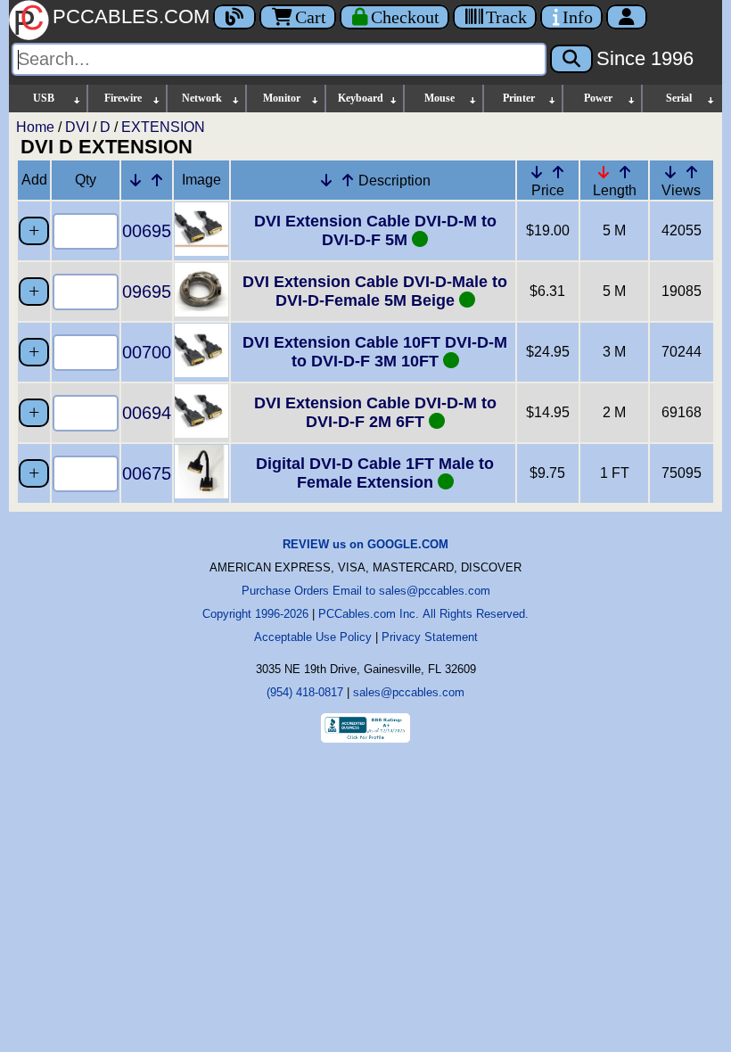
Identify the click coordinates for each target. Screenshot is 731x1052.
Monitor (281, 98)
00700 (146, 352)
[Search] (571, 59)
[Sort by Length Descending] (603, 172)
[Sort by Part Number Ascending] (157, 180)
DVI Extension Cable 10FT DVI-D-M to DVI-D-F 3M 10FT (374, 351)
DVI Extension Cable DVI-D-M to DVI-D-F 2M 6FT (375, 412)
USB (43, 98)
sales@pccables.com (408, 692)
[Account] (626, 16)
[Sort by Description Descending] (326, 180)
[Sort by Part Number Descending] (135, 180)
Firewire (123, 98)
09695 (146, 291)
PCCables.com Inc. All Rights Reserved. (423, 614)
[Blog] (234, 16)
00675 (146, 473)
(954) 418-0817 (305, 692)
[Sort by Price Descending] (536, 172)
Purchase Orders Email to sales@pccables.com (366, 590)
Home (35, 127)
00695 (146, 231)
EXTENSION (163, 127)
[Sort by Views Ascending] (691, 172)
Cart (310, 17)
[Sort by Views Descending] (670, 172)
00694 (146, 413)
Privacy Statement (430, 637)
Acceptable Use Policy (313, 637)
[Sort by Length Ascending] (625, 172)
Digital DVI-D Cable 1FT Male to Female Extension (375, 473)
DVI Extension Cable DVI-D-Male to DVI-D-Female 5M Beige (374, 291)
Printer (519, 98)
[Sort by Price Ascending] (558, 172)
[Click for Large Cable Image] (201, 251)
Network (202, 98)
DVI (77, 127)
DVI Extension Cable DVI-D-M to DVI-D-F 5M (375, 230)
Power (598, 98)
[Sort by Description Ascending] (347, 180)
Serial (679, 98)
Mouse (439, 98)
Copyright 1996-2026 (255, 614)
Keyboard (360, 98)
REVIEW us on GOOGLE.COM (365, 544)
